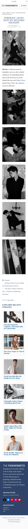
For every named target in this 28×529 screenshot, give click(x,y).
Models (8, 12)
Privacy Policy (12, 517)
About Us (6, 509)
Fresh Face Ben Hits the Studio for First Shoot (13, 377)
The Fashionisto (13, 25)
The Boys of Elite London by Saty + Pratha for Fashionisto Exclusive (12, 291)
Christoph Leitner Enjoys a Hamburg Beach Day (13, 402)
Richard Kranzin (16, 78)
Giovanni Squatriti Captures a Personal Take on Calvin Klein (13, 326)
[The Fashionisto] (9, 5)
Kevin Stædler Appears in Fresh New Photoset (13, 454)
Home (3, 12)
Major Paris (20, 80)
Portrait (13, 12)
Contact (6, 507)
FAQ (4, 511)
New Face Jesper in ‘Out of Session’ (14, 352)
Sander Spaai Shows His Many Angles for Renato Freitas (13, 428)
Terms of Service (21, 517)
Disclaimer (5, 517)
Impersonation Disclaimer (14, 519)
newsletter (15, 495)
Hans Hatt (11, 83)
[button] (27, 2)
